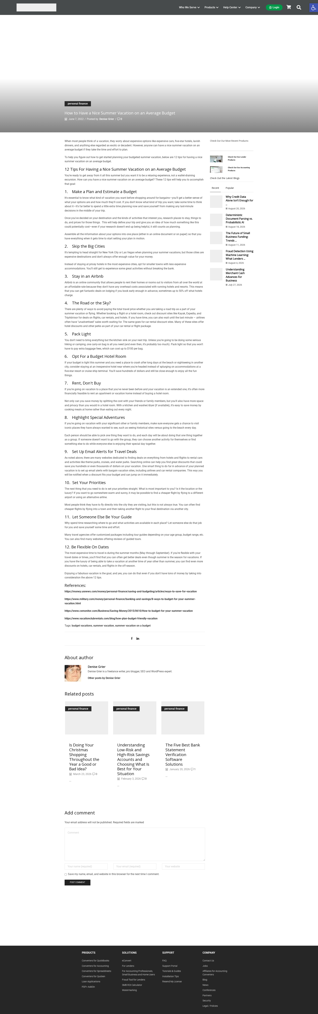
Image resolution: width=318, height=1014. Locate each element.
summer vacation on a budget (133, 625)
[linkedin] (137, 639)
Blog (205, 979)
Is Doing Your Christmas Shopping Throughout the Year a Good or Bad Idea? (84, 756)
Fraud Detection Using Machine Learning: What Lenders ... (239, 254)
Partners (207, 995)
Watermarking (129, 990)
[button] (299, 7)
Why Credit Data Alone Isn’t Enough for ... (239, 200)
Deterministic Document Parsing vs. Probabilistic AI (239, 218)
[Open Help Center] (239, 7)
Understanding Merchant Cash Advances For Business (235, 275)
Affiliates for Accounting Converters (215, 973)
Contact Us (208, 960)
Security (207, 1000)
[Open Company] (259, 7)
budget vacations (82, 625)
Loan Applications (91, 981)
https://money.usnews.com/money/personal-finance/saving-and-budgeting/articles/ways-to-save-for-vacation (131, 591)
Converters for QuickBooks (95, 960)
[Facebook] (133, 639)
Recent (215, 187)
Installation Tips (170, 976)
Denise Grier (106, 119)
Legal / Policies (210, 1006)
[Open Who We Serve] (198, 7)
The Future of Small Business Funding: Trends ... (238, 236)
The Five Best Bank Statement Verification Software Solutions (182, 754)
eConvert (126, 960)
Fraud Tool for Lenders (133, 979)
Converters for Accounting (95, 966)
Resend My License (172, 981)
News (205, 985)
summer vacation (103, 625)
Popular (230, 187)
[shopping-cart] (289, 7)
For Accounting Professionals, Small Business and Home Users (138, 973)
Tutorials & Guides (171, 971)
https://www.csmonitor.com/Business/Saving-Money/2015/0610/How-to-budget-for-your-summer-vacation (129, 610)
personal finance (78, 103)
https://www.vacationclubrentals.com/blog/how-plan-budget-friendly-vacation (111, 618)
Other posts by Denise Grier (104, 678)
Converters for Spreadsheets (96, 971)
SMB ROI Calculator (132, 985)
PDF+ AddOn (88, 986)
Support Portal (169, 966)
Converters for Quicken (93, 976)
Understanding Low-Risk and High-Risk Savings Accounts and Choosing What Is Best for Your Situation (133, 759)
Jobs (205, 966)
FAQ (164, 960)
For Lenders (128, 966)
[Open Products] (217, 7)
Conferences (209, 990)
